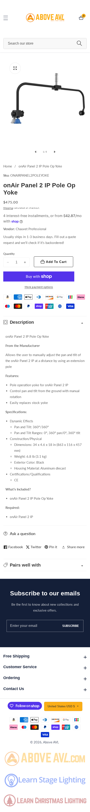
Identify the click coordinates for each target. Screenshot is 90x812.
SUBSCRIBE (70, 626)
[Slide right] (54, 152)
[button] (45, 565)
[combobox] (45, 43)
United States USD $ (62, 706)
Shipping (8, 208)
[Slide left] (35, 152)
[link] (45, 758)
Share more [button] (76, 547)
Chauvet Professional (31, 229)
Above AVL (51, 742)
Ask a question (22, 533)
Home (7, 166)
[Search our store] (79, 43)
